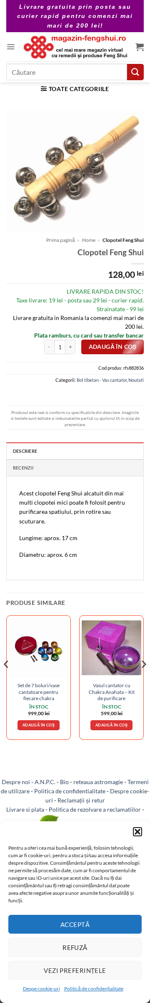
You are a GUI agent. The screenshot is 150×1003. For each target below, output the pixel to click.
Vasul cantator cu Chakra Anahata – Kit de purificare (112, 691)
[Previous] (7, 680)
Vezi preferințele (75, 970)
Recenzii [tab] (23, 467)
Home (88, 240)
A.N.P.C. (45, 781)
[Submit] (135, 72)
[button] (137, 832)
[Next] (143, 680)
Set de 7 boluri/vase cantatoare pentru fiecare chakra (39, 691)
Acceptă (75, 924)
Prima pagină (60, 240)
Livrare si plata (25, 809)
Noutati (136, 380)
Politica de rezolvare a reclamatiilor (95, 809)
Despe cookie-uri (41, 988)
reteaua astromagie (98, 781)
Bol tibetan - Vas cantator (102, 380)
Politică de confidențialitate (93, 988)
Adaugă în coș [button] (38, 725)
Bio (64, 781)
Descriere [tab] (25, 451)
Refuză (75, 947)
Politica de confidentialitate (69, 791)
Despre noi (16, 781)
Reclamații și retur (81, 800)
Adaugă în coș (113, 346)
